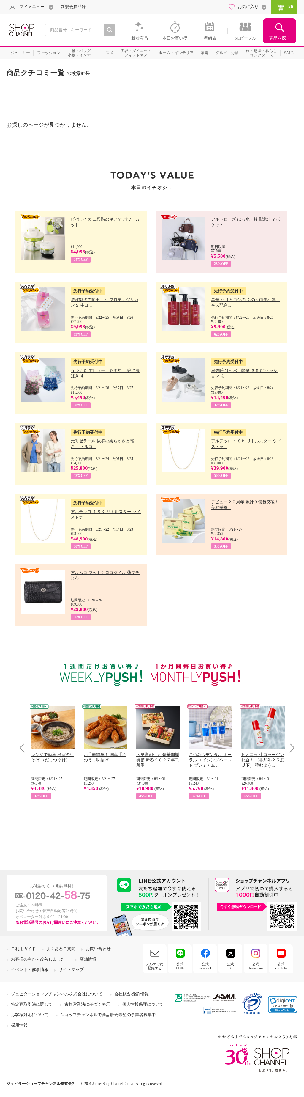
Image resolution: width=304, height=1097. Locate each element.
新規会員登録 (73, 6)
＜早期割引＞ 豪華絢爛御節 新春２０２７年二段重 (157, 760)
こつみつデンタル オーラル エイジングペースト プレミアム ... (210, 760)
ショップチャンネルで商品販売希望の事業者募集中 (108, 1015)
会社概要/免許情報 (131, 994)
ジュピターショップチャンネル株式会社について (56, 994)
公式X (230, 966)
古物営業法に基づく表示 (87, 1004)
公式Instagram (256, 966)
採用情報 (19, 1025)
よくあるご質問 (60, 949)
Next (290, 748)
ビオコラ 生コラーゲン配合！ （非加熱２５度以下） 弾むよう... (262, 760)
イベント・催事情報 (29, 969)
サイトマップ (71, 969)
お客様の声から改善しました (38, 959)
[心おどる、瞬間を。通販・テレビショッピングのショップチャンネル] (21, 29)
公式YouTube (280, 966)
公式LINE (180, 966)
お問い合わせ (98, 949)
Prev (24, 748)
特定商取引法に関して (32, 1004)
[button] (282, 1004)
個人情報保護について (143, 1004)
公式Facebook (205, 966)
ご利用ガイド (23, 949)
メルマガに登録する (155, 966)
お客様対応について (29, 1015)
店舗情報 (88, 959)
